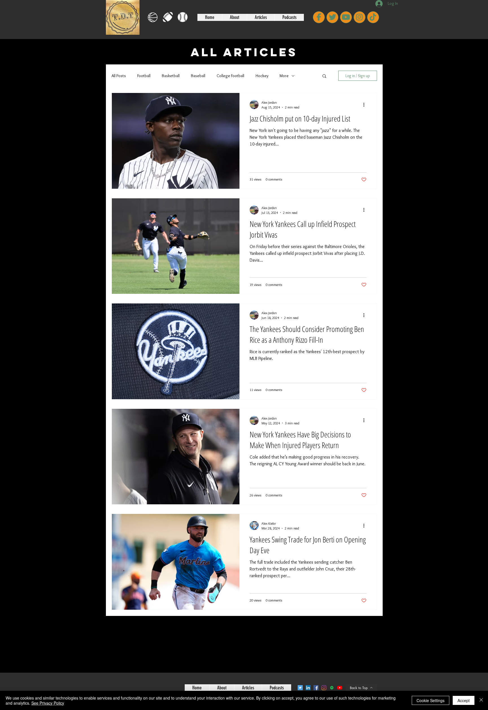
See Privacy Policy (47, 703)
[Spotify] (331, 687)
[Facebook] (316, 687)
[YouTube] (339, 687)
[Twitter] (300, 687)
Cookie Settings (431, 700)
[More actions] (365, 104)
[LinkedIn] (308, 687)
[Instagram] (323, 687)
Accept (463, 700)
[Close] (481, 700)
